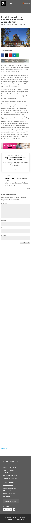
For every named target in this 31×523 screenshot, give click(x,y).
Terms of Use (20, 519)
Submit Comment (25, 242)
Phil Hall (5, 24)
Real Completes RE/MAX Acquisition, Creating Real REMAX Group (15, 437)
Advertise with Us (8, 491)
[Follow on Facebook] (4, 509)
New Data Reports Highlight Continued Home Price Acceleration (13, 306)
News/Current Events (9, 467)
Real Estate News (8, 473)
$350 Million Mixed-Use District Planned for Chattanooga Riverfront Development (14, 371)
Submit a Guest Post (9, 493)
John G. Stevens (9, 442)
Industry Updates (8, 470)
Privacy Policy (11, 519)
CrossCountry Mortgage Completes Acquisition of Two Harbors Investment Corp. (15, 273)
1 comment (21, 24)
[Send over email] (17, 55)
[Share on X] (6, 55)
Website (3, 235)
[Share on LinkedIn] (14, 55)
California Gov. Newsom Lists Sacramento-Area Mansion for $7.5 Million (15, 339)
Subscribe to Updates (9, 488)
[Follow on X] (7, 509)
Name (3, 221)
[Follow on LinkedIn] (10, 509)
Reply (28, 188)
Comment (4, 203)
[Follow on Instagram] (14, 509)
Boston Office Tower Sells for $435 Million (15, 403)
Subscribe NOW (11, 501)
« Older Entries (5, 448)
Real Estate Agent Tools (10, 478)
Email (3, 228)
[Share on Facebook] (2, 55)
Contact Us (6, 496)
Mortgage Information (10, 475)
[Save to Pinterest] (10, 55)
